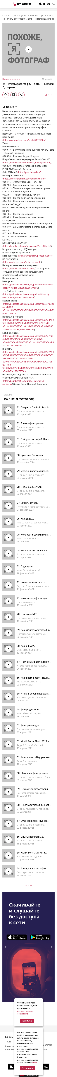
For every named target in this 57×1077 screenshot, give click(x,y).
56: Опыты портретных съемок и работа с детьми (32, 838)
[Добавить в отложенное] (13, 95)
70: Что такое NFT (27, 614)
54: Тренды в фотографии (31, 868)
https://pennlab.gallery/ (29, 172)
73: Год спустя (25, 566)
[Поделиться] (21, 95)
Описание (8, 106)
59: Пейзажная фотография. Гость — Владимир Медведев (34, 791)
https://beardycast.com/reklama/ (19, 268)
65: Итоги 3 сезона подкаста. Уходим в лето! (33, 695)
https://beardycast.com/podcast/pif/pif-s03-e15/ (27, 246)
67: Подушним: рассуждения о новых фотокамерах (34, 663)
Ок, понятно (27, 1068)
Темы (8, 1041)
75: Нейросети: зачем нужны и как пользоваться (34, 536)
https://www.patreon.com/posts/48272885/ (24, 140)
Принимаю (27, 1021)
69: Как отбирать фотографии (33, 630)
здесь (34, 1063)
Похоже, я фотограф (40, 15)
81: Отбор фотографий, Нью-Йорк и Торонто (33, 441)
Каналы (6, 15)
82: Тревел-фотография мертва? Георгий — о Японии (33, 425)
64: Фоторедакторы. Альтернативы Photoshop (31, 711)
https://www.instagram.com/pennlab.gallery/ (25, 178)
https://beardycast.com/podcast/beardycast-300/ (27, 162)
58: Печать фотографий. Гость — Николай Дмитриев (33, 806)
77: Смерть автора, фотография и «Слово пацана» (34, 504)
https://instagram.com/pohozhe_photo (22, 262)
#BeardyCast (20, 15)
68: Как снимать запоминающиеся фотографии (34, 647)
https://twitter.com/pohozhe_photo (35, 256)
